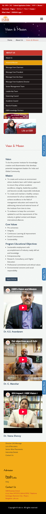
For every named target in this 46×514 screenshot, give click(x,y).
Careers (32, 9)
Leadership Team (12, 91)
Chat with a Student (44, 145)
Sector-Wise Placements (14, 449)
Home (9, 40)
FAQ (7, 482)
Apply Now (44, 274)
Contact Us (9, 455)
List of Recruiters (12, 446)
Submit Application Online (21, 5)
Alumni (40, 5)
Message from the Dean (14, 77)
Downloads (5, 9)
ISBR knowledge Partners (15, 110)
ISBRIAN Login (16, 12)
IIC (11, 5)
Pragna (12, 9)
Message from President (14, 72)
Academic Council (12, 101)
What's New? (6, 12)
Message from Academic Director (17, 82)
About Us (19, 40)
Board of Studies (11, 106)
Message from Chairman (14, 67)
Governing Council (12, 96)
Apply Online (11, 279)
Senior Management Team (15, 86)
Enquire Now (44, 387)
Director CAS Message (14, 443)
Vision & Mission (12, 63)
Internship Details (12, 452)
